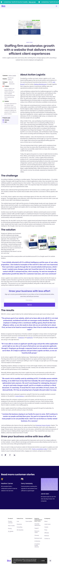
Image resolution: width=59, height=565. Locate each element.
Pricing (10, 528)
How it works (11, 525)
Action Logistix (12, 75)
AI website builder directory (37, 545)
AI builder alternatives (37, 524)
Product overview (10, 522)
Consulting (19, 527)
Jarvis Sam (45, 494)
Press (45, 530)
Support (37, 528)
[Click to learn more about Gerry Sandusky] (22, 479)
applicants (30, 337)
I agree (43, 560)
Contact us (47, 538)
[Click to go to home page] (7, 6)
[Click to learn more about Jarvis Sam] (49, 484)
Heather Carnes (7, 483)
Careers (46, 527)
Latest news (47, 524)
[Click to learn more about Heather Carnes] (2, 479)
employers (21, 337)
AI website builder (10, 532)
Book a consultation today (39, 449)
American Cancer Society (43, 425)
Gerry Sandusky (27, 483)
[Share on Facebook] (10, 455)
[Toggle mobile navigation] (56, 6)
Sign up (29, 305)
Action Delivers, (19, 396)
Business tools (38, 538)
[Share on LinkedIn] (14, 455)
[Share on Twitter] (5, 455)
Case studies (29, 521)
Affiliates (46, 532)
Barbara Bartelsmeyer (40, 84)
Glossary (37, 535)
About (45, 521)
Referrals (46, 535)
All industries (20, 530)
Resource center (37, 531)
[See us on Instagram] (50, 560)
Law (18, 521)
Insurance (19, 524)
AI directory (37, 541)
